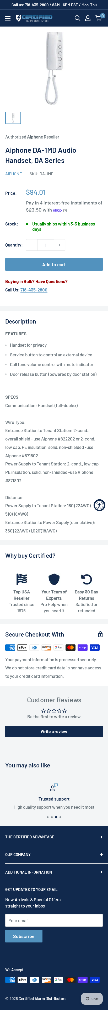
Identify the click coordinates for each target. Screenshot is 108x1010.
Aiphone (13, 173)
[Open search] (77, 18)
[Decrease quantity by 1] (31, 244)
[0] (98, 18)
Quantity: (14, 244)
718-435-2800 (33, 289)
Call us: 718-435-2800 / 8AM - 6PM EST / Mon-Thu (54, 4)
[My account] (87, 18)
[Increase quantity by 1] (59, 244)
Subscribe (24, 936)
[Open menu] (7, 18)
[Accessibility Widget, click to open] (99, 505)
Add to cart (54, 264)
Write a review (54, 731)
